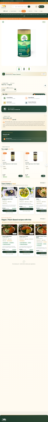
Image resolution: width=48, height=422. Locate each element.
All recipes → (43, 182)
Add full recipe (10, 210)
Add (21, 175)
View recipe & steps (9, 212)
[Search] (29, 7)
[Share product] (45, 85)
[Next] (46, 165)
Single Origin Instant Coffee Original (10, 163)
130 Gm (5, 168)
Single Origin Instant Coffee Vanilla (32, 163)
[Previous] (1, 165)
